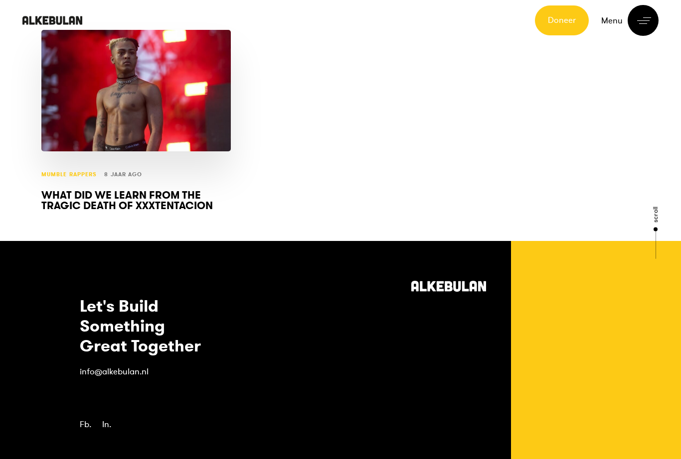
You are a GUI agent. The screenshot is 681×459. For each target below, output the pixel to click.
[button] (630, 20)
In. (106, 424)
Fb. (85, 424)
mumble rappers (69, 174)
